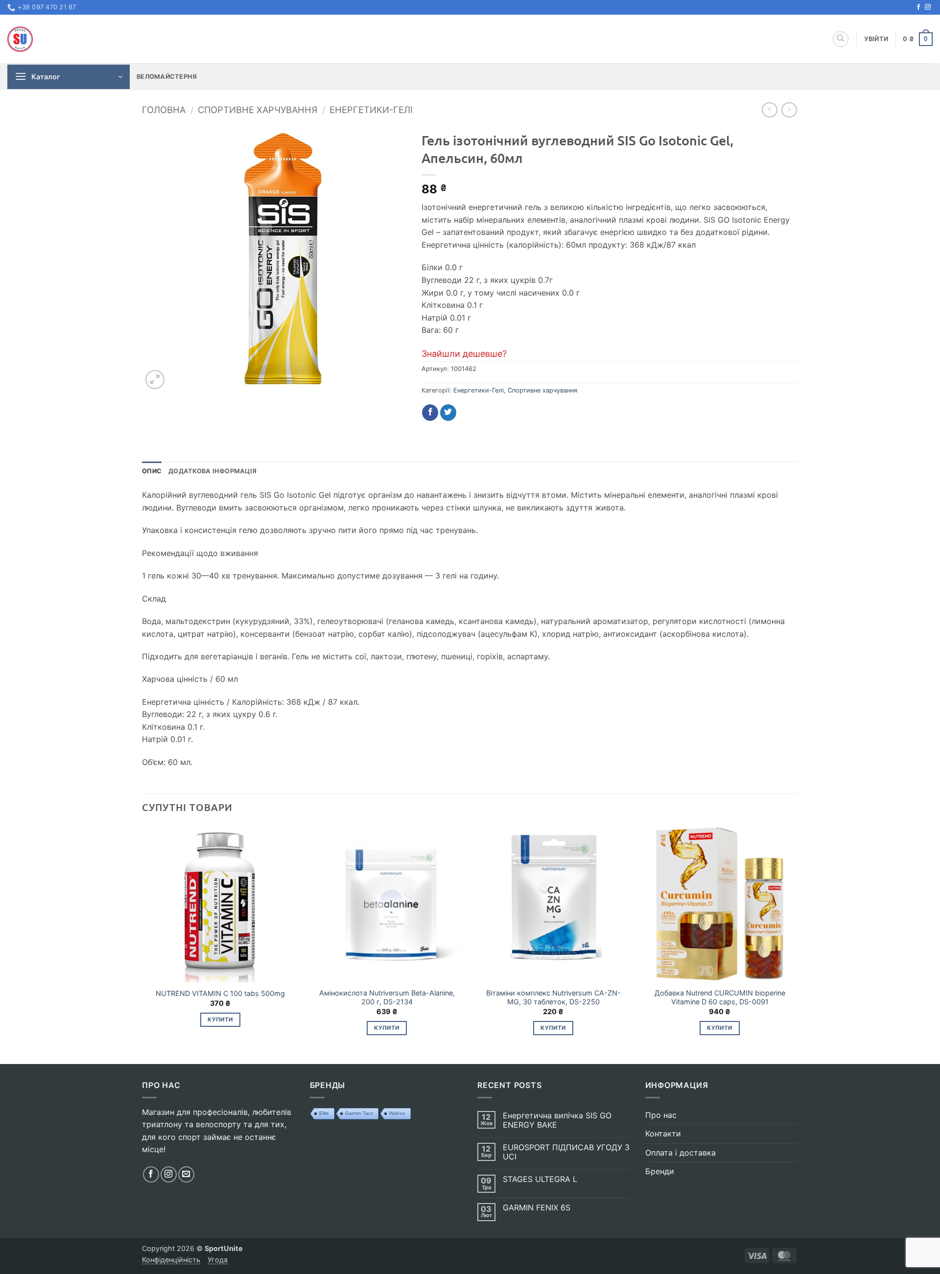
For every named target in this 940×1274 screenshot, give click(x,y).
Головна (164, 109)
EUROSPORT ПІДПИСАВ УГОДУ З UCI (566, 1152)
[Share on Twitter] (448, 412)
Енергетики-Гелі (371, 109)
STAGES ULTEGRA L (540, 1179)
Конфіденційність (171, 1259)
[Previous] (142, 943)
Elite (324, 1113)
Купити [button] (220, 1019)
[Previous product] (789, 109)
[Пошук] (840, 39)
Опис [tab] (152, 471)
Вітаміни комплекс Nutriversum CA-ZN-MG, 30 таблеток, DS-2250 (553, 997)
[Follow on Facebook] (918, 7)
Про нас (661, 1115)
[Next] (797, 943)
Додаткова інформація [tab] (212, 471)
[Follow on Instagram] (928, 7)
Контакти (663, 1133)
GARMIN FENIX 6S (536, 1207)
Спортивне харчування (257, 109)
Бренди (659, 1171)
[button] (876, 39)
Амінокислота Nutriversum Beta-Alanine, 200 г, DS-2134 (387, 997)
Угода (218, 1259)
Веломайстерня (167, 76)
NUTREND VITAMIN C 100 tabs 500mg (220, 993)
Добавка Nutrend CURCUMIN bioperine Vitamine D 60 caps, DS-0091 (720, 997)
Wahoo (397, 1113)
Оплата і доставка (680, 1153)
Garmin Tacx (359, 1113)
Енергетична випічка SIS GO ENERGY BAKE (557, 1120)
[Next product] (769, 109)
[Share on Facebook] (430, 412)
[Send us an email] (186, 1174)
